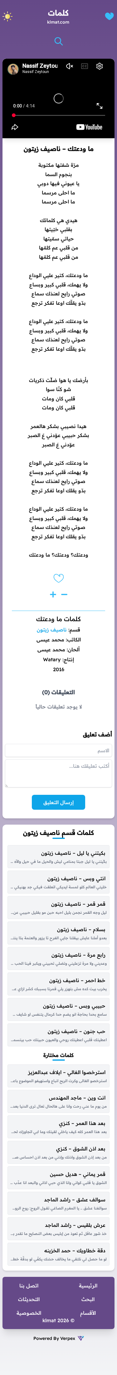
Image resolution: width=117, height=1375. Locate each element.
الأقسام (88, 1313)
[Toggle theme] (7, 16)
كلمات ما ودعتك (58, 619)
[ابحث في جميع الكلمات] (59, 41)
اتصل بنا (28, 1285)
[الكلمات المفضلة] (109, 16)
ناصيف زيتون (52, 629)
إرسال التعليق (58, 802)
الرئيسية (88, 1285)
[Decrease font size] (64, 594)
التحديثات (29, 1299)
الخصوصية (29, 1313)
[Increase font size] (53, 594)
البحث (88, 1299)
